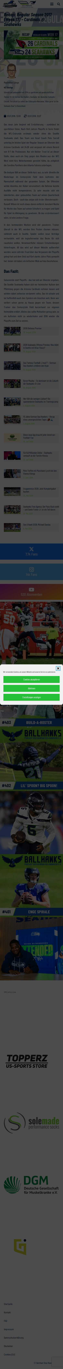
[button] (58, 668)
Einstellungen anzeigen (31, 697)
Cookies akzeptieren (31, 679)
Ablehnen (31, 688)
